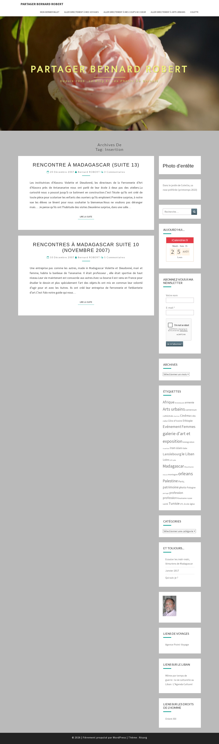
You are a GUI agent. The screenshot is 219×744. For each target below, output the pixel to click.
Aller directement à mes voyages (81, 12)
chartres (177, 416)
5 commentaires (114, 257)
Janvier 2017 (172, 570)
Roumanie (182, 498)
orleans (185, 474)
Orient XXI (170, 718)
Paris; (181, 481)
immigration (188, 442)
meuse (165, 475)
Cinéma (185, 416)
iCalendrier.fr (180, 240)
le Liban (188, 453)
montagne (173, 474)
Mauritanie (189, 467)
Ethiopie (188, 420)
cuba (165, 420)
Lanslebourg (172, 454)
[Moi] (169, 606)
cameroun (191, 409)
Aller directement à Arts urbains (168, 12)
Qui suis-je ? (171, 577)
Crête (193, 416)
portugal (166, 493)
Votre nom (172, 295)
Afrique (168, 402)
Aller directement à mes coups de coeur (125, 12)
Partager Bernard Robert (42, 4)
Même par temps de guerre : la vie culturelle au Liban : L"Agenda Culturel (179, 680)
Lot (170, 460)
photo (182, 487)
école (186, 503)
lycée (174, 460)
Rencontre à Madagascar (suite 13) (86, 164)
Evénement (172, 426)
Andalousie (179, 403)
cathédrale (168, 415)
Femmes (188, 426)
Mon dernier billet (49, 12)
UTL (181, 504)
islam (179, 448)
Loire (166, 460)
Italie (185, 448)
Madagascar (173, 466)
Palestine (170, 480)
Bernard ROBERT (89, 172)
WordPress (119, 737)
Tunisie (174, 503)
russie (189, 498)
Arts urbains (174, 409)
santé (165, 503)
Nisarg (143, 737)
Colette (194, 12)
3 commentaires (114, 172)
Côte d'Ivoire (175, 420)
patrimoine (171, 487)
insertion (166, 448)
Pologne (191, 487)
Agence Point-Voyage (177, 644)
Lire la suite (87, 216)
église (192, 504)
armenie (189, 402)
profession (176, 493)
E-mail (170, 307)
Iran (172, 448)
